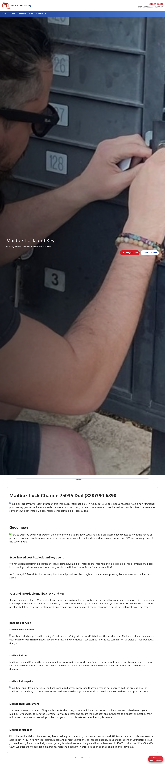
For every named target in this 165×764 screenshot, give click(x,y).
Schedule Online (150, 252)
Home (5, 13)
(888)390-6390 (156, 4)
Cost (13, 13)
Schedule (22, 13)
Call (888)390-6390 (130, 252)
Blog (31, 13)
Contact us (41, 13)
